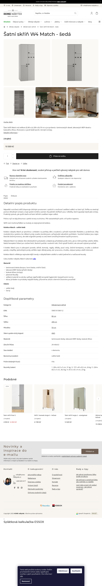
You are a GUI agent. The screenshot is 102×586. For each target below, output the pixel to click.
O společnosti (57, 475)
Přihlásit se (90, 451)
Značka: (8, 122)
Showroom (17, 5)
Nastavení (26, 581)
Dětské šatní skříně (59, 305)
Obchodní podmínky (35, 489)
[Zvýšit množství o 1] (12, 154)
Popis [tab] (6, 196)
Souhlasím (76, 571)
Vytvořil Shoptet (83, 513)
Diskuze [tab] (14, 196)
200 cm (54, 322)
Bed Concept (61, 2)
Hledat (75, 13)
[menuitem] (8, 21)
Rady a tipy (39, 5)
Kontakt (55, 482)
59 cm (54, 328)
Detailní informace (10, 133)
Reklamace (32, 478)
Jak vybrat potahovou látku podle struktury (86, 476)
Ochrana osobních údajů (37, 493)
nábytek (14, 487)
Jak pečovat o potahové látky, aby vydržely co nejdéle (87, 481)
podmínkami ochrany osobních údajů (74, 456)
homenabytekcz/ (18, 487)
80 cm (54, 316)
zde (21, 576)
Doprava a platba (52, 5)
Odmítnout (62, 571)
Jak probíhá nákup (34, 475)
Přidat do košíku (59, 156)
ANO (53, 333)
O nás (8, 5)
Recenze (28, 5)
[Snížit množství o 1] (12, 157)
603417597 (21, 487)
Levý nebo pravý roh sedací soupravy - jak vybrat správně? (86, 487)
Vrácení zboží (33, 485)
